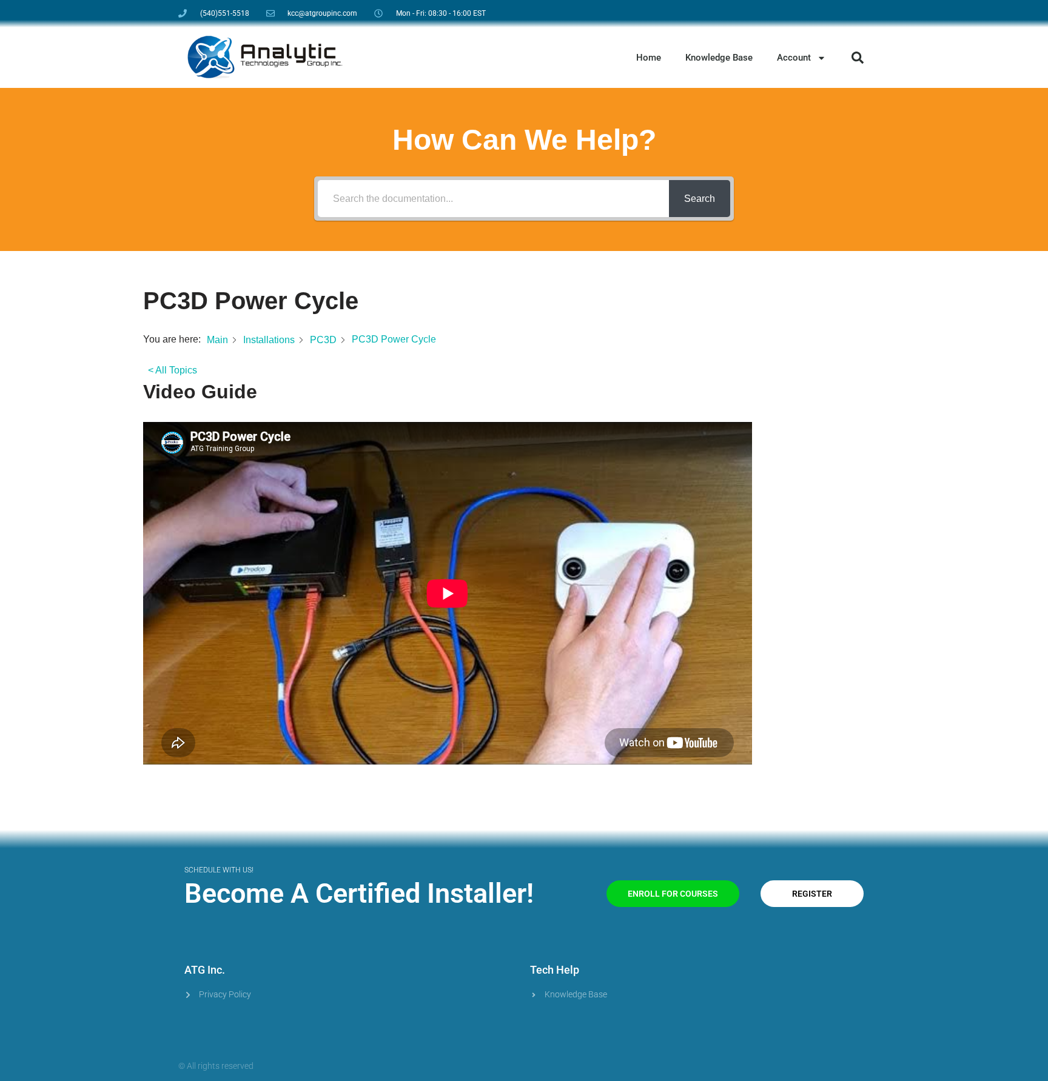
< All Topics (172, 370)
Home (648, 57)
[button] (857, 57)
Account (794, 57)
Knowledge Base (719, 57)
